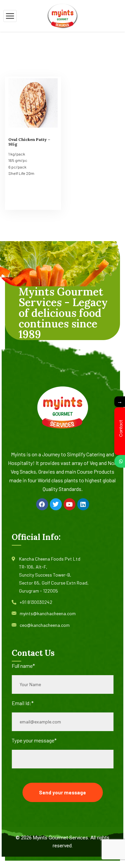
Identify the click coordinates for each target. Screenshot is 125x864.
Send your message (62, 792)
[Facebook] (42, 504)
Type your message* (34, 740)
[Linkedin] (83, 504)
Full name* (23, 665)
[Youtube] (69, 504)
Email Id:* (23, 703)
